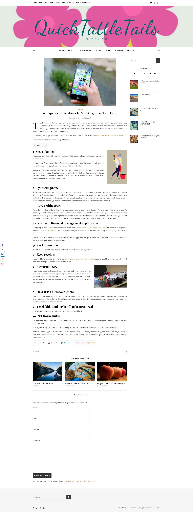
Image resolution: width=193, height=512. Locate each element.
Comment (36, 440)
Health (130, 50)
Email (35, 418)
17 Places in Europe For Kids (77, 383)
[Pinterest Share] (3, 259)
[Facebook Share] (3, 245)
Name (36, 407)
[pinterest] (157, 3)
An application (48, 230)
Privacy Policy (68, 3)
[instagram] (154, 3)
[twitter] (151, 3)
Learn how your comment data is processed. (81, 481)
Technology (85, 50)
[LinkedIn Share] (3, 254)
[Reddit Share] (3, 264)
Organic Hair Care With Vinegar (111, 383)
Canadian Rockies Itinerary (44, 383)
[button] (2, 268)
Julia (37, 351)
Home (35, 3)
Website (36, 429)
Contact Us (55, 3)
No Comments (86, 118)
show (44, 145)
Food (108, 50)
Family (71, 50)
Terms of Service (83, 3)
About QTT (43, 3)
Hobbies (119, 50)
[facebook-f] (148, 3)
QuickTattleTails (96, 27)
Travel (98, 50)
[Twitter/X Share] (3, 250)
